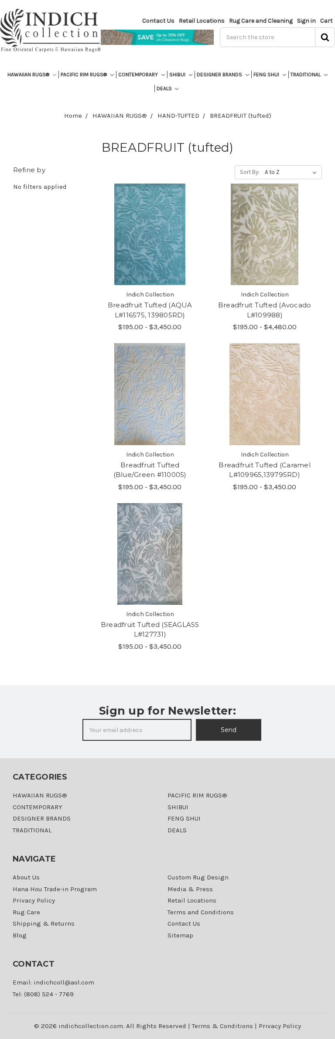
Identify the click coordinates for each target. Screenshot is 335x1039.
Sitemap (180, 935)
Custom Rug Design (198, 877)
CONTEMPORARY (138, 75)
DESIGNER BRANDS (220, 75)
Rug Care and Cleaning (261, 20)
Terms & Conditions (222, 1026)
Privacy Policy (34, 900)
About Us (26, 877)
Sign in (306, 20)
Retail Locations (202, 20)
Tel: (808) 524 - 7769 (43, 994)
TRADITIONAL (306, 75)
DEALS (165, 88)
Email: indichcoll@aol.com (53, 982)
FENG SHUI (266, 75)
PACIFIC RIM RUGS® (84, 75)
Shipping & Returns (44, 923)
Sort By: (250, 172)
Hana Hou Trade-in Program (55, 889)
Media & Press (190, 889)
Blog (20, 935)
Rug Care (26, 912)
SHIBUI (178, 75)
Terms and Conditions (201, 912)
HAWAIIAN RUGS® (29, 75)
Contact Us (158, 20)
